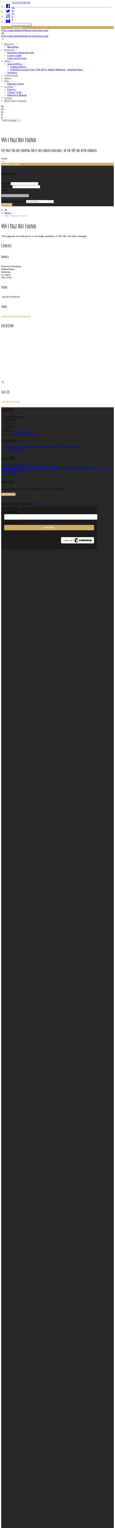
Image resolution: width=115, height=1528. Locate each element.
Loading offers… (18, 66)
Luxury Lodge (14, 55)
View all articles (9, 473)
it (12, 19)
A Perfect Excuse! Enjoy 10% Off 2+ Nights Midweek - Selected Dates (46, 69)
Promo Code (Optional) (13, 201)
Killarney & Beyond (17, 95)
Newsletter (13, 47)
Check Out (6, 186)
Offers (7, 61)
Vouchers (12, 72)
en (13, 10)
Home (7, 212)
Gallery (7, 78)
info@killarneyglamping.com (16, 316)
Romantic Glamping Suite (20, 52)
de (13, 7)
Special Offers (14, 64)
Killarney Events (15, 83)
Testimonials (11, 75)
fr (12, 16)
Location (9, 86)
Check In (5, 183)
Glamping (9, 49)
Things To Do (14, 92)
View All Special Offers (13, 449)
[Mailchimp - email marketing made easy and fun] (77, 542)
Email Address (13, 512)
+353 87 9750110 (21, 2)
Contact (8, 98)
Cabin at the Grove (17, 58)
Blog (6, 81)
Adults (4, 189)
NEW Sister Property (15, 100)
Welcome (9, 44)
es (13, 13)
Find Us (11, 89)
